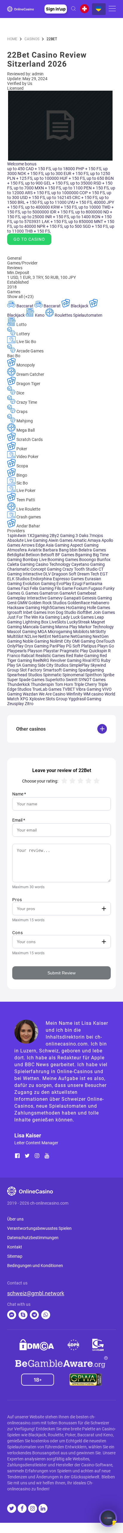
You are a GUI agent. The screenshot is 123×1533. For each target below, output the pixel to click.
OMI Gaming (84, 641)
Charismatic (18, 569)
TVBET (69, 689)
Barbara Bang (56, 550)
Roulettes (63, 315)
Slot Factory (31, 670)
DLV (47, 574)
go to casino (29, 239)
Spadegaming (91, 670)
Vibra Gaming (89, 689)
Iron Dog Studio (62, 612)
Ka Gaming (50, 617)
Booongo (88, 559)
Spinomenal (73, 674)
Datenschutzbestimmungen (33, 1237)
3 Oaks (82, 535)
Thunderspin (43, 684)
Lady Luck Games (78, 617)
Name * (19, 794)
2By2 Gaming (63, 535)
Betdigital (16, 554)
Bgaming (84, 554)
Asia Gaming (58, 545)
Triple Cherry (86, 684)
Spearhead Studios (25, 674)
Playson (35, 650)
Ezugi (77, 583)
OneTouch (105, 641)
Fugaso (95, 588)
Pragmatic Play (74, 650)
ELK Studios (18, 578)
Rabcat (28, 655)
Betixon (33, 554)
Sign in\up (56, 9)
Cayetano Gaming (88, 564)
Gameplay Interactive (27, 598)
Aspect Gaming (84, 545)
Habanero (100, 602)
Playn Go (105, 646)
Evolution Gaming (39, 583)
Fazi (25, 588)
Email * (18, 820)
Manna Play (66, 626)
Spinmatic (52, 674)
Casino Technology (53, 564)
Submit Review (61, 972)
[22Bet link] (60, 159)
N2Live (31, 636)
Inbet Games (35, 612)
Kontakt (14, 1247)
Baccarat (25, 305)
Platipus (89, 646)
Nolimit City (61, 641)
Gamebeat (86, 593)
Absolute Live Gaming (27, 540)
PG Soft (73, 646)
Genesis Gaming (97, 598)
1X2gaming (38, 535)
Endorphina (41, 578)
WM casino (93, 694)
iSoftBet (85, 612)
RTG (96, 660)
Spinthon (94, 674)
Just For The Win (23, 617)
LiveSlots (58, 622)
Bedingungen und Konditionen (35, 1265)
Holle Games (98, 607)
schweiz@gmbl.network (35, 1293)
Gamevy (55, 598)
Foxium (81, 588)
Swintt (72, 679)
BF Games (65, 554)
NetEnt (45, 636)
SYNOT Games (92, 679)
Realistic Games (51, 655)
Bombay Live (35, 559)
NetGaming (81, 636)
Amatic (80, 540)
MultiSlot (15, 636)
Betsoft (48, 554)
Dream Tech (88, 574)
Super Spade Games (26, 679)
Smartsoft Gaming (60, 670)
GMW (22, 602)
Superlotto (55, 679)
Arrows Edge (33, 545)
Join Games (104, 612)
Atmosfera (17, 550)
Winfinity (74, 694)
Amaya (94, 540)
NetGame (61, 636)
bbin (74, 550)
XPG (24, 698)
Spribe (108, 674)
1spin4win (17, 535)
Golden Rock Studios (47, 602)
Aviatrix (35, 550)
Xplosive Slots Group (48, 698)
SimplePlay (79, 665)
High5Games (53, 607)
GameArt (68, 593)
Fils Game (64, 588)
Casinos (31, 39)
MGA (43, 631)
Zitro (29, 703)
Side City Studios (53, 665)
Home (12, 39)
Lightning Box (36, 622)
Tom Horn (64, 684)
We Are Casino (52, 694)
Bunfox (103, 559)
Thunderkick (19, 684)
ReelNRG (41, 660)
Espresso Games (69, 578)
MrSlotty (98, 631)
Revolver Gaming (66, 660)
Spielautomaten (87, 315)
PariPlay (58, 646)
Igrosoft (15, 612)
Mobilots (81, 631)
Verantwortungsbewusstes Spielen (39, 1228)
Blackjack (79, 305)
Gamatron (49, 593)
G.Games (30, 593)
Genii (12, 602)
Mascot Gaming (22, 631)
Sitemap (14, 1256)
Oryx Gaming (37, 646)
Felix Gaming (42, 588)
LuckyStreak (79, 622)
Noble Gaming (36, 641)
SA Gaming (27, 665)
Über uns (15, 1219)
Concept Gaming (46, 569)
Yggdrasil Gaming (84, 698)
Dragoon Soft (64, 574)
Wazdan (31, 694)
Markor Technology (96, 626)
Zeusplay (16, 703)
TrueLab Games (47, 689)
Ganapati (73, 598)
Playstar (51, 650)
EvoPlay (64, 583)
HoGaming (76, 607)
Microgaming (60, 631)
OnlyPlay (15, 646)
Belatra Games (92, 550)
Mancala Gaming (39, 626)
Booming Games (63, 559)
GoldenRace (79, 602)
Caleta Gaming (21, 564)
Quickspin (98, 650)
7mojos (96, 535)
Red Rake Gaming (83, 655)
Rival (87, 660)
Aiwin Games (60, 540)
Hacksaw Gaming (24, 607)
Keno (39, 315)
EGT (104, 574)
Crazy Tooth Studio (80, 569)
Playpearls (17, 650)
